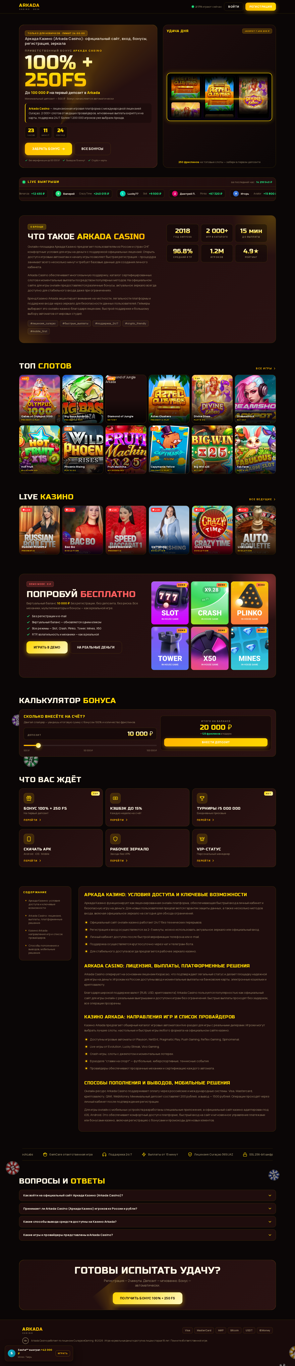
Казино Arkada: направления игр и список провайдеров (45, 934)
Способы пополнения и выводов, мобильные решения (43, 949)
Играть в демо (47, 647)
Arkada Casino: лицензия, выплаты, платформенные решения (45, 919)
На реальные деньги (96, 647)
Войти (233, 6)
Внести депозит (216, 742)
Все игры (264, 368)
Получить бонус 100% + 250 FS (147, 1298)
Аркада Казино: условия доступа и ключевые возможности (44, 904)
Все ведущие (260, 499)
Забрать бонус (46, 149)
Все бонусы (92, 149)
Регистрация (260, 6)
